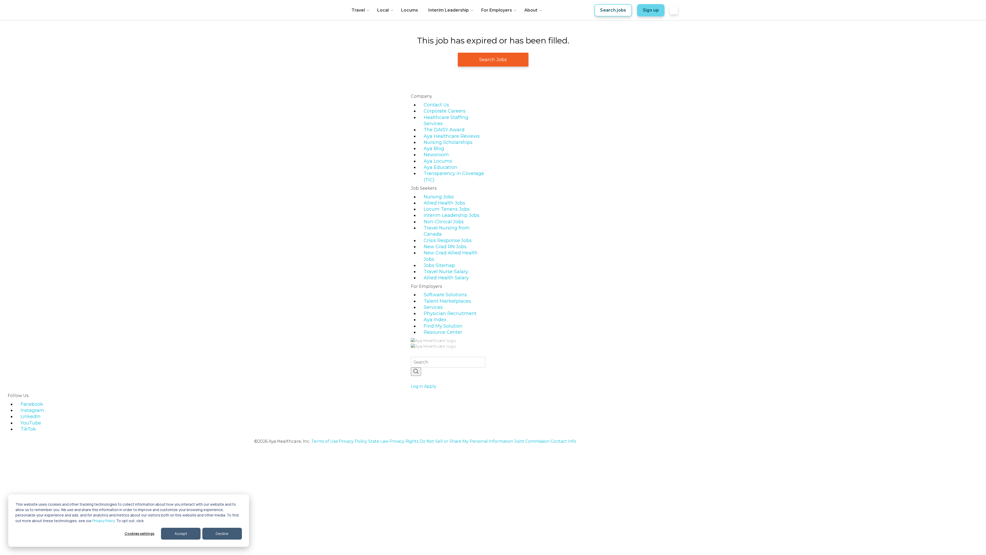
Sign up (651, 10)
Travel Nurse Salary (446, 271)
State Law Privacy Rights (393, 441)
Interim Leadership (448, 10)
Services (433, 307)
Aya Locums (438, 161)
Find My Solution (443, 326)
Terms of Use (324, 441)
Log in (417, 386)
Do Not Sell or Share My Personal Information (466, 441)
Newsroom (436, 155)
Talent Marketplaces (447, 301)
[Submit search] (416, 371)
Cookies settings (139, 533)
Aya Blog (434, 148)
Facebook (32, 404)
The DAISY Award (444, 130)
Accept (181, 533)
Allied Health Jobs (444, 203)
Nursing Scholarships (448, 142)
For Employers (496, 10)
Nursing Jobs (439, 197)
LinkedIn (31, 416)
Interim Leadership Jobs (451, 215)
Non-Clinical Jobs (444, 222)
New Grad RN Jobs (445, 246)
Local (383, 10)
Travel (358, 10)
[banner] (323, 10)
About (530, 10)
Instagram (32, 410)
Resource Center (443, 332)
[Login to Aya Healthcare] (674, 10)
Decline (222, 533)
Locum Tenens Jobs (447, 209)
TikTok (28, 429)
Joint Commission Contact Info (545, 441)
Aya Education (440, 167)
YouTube (31, 423)
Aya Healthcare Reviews (452, 136)
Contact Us (436, 105)
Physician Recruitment (450, 313)
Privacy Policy (103, 520)
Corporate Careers (445, 111)
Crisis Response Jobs (448, 240)
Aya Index (435, 319)
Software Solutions (445, 295)
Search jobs (613, 10)
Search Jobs (493, 59)
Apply (430, 386)
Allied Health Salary (446, 278)
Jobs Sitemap (439, 265)
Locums (409, 10)
